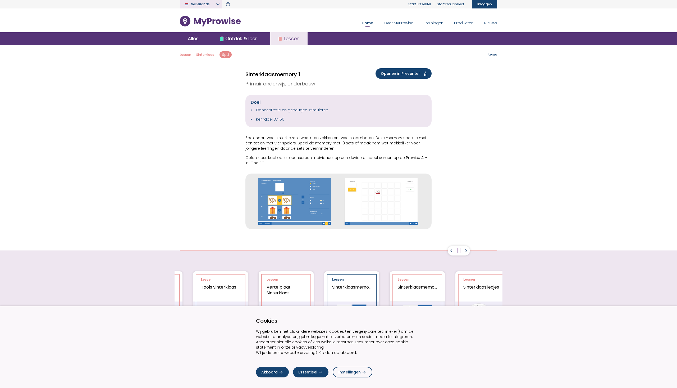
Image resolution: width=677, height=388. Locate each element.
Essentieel (307, 372)
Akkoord (269, 372)
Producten (464, 23)
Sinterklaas (205, 54)
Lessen (185, 54)
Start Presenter (419, 4)
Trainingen (433, 23)
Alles (193, 38)
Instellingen (349, 372)
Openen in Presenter (400, 73)
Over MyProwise (398, 23)
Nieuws (490, 23)
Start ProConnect (450, 4)
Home (367, 23)
